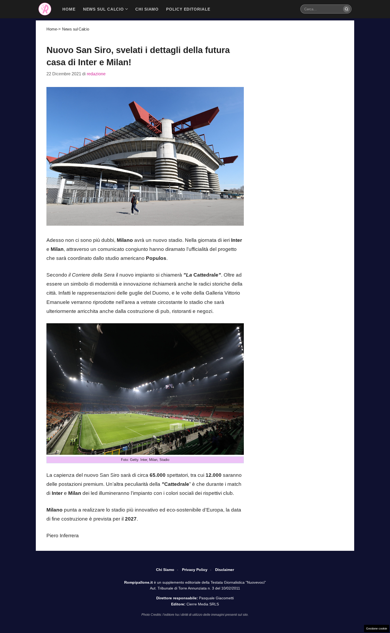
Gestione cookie (376, 628)
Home (51, 29)
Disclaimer (224, 569)
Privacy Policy (194, 569)
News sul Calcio (75, 29)
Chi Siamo (165, 569)
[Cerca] (346, 9)
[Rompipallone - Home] (44, 9)
